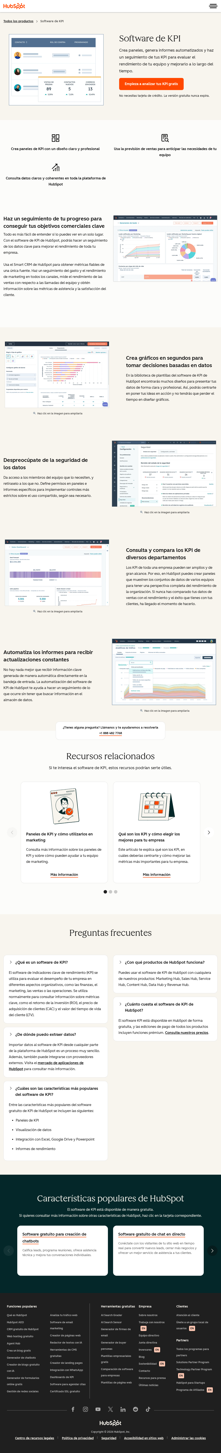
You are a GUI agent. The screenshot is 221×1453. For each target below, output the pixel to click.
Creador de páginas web (65, 1335)
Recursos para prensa (152, 1378)
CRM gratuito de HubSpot (23, 1329)
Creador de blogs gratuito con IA (23, 1367)
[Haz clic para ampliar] (165, 249)
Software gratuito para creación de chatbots (54, 1238)
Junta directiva (148, 1342)
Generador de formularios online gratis (23, 1381)
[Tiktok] (148, 1410)
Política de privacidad (78, 1438)
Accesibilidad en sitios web (144, 1438)
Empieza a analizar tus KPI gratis (151, 84)
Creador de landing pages (66, 1362)
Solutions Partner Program (192, 1362)
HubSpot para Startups (190, 1382)
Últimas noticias (148, 1385)
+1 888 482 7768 (110, 733)
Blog (142, 1356)
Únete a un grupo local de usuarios (192, 1325)
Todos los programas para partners (192, 1352)
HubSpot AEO (15, 1322)
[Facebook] (73, 1410)
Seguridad (108, 1438)
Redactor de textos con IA (66, 1342)
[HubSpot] (14, 6)
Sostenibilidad (151, 1363)
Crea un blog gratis (19, 1350)
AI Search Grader (111, 1315)
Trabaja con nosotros (152, 1325)
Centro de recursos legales (34, 1438)
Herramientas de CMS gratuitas (63, 1353)
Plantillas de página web (116, 1382)
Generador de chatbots (21, 1357)
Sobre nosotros (148, 1315)
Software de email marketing (61, 1325)
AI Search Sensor (111, 1322)
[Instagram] (85, 1410)
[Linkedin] (123, 1410)
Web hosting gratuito (20, 1336)
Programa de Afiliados (194, 1389)
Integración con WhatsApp (66, 1370)
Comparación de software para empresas (117, 1372)
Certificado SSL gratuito (65, 1391)
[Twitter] (110, 1410)
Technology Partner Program (194, 1372)
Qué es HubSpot (17, 1315)
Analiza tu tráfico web (63, 1315)
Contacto (144, 1370)
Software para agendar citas (68, 1384)
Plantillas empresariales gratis (116, 1359)
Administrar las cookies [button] (188, 1438)
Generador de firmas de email (116, 1332)
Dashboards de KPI (62, 1377)
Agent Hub (13, 1343)
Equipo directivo (149, 1335)
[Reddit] (135, 1410)
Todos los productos (18, 21)
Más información (64, 875)
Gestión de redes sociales (23, 1391)
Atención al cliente (187, 1315)
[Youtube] (98, 1410)
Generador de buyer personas (113, 1345)
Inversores (149, 1349)
